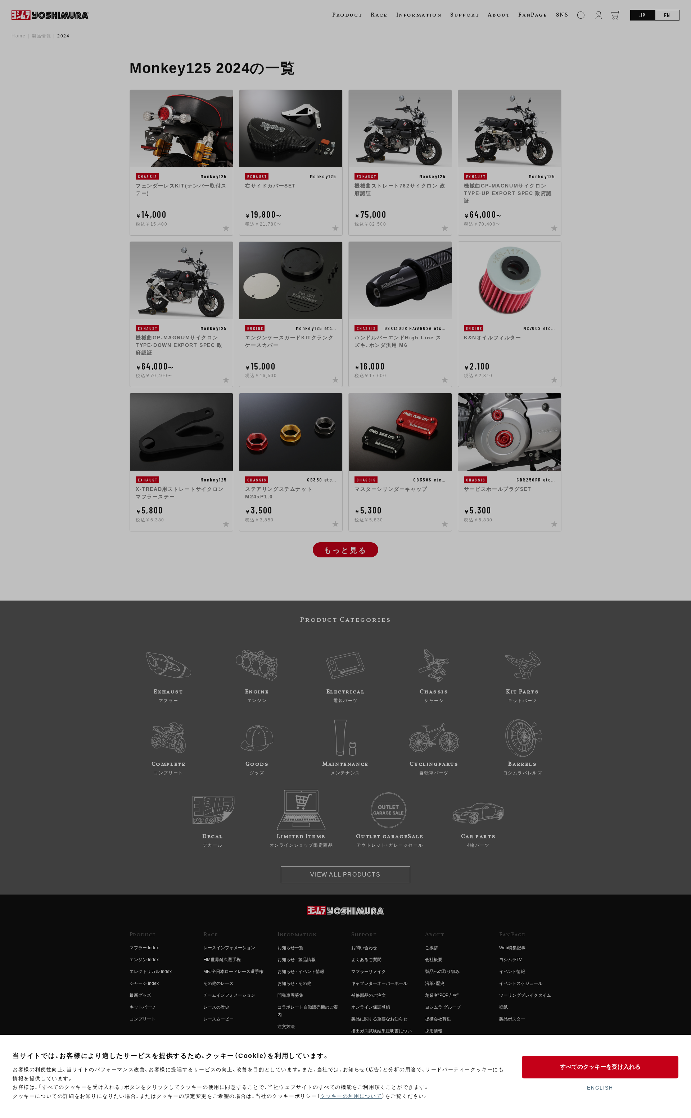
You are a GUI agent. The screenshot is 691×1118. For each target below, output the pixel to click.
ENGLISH (600, 1088)
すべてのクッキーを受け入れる (600, 1067)
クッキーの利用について (351, 1096)
